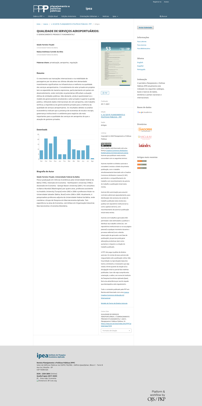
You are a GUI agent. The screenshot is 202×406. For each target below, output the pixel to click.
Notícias (106, 16)
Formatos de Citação (110, 331)
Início (38, 24)
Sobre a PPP (38, 16)
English (140, 62)
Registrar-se (157, 2)
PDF (105, 93)
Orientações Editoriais (89, 16)
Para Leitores (141, 41)
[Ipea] (51, 360)
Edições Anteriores (68, 16)
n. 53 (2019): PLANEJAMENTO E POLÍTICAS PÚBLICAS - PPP (71, 24)
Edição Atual (53, 16)
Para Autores (141, 45)
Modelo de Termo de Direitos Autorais (114, 303)
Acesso (166, 2)
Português (141, 69)
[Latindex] (144, 147)
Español (140, 66)
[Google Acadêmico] (144, 114)
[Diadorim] (144, 131)
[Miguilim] (144, 139)
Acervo (45, 24)
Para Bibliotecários (143, 48)
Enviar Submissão (145, 27)
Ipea (115, 16)
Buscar (164, 16)
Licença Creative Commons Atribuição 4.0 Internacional (115, 295)
